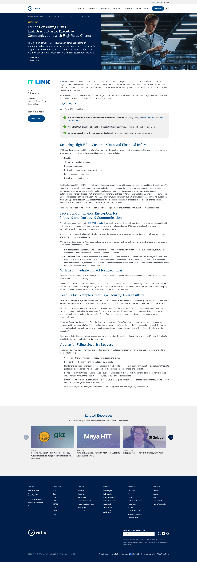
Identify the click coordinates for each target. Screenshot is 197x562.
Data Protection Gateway (35, 502)
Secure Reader (107, 504)
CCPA (54, 507)
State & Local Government (86, 504)
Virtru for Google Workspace (33, 495)
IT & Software (82, 497)
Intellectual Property (134, 511)
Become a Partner (158, 501)
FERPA (55, 511)
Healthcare (81, 491)
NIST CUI (55, 504)
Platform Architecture (109, 497)
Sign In (153, 2)
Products (81, 8)
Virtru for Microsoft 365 (35, 499)
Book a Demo (158, 8)
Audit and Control (108, 507)
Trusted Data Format (109, 501)
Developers (103, 8)
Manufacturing (82, 507)
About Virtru (131, 491)
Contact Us (156, 491)
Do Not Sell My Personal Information (144, 554)
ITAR (54, 494)
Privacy (106, 554)
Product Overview (33, 491)
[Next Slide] (170, 437)
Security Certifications (135, 514)
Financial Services (83, 511)
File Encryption (107, 494)
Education (81, 494)
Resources (127, 8)
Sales (154, 497)
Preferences (125, 554)
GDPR (54, 497)
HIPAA (55, 491)
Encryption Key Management (107, 511)
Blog (129, 494)
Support (138, 8)
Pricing (146, 8)
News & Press (132, 504)
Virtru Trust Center (163, 554)
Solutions (92, 8)
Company (116, 8)
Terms (101, 554)
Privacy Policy (153, 542)
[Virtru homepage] (37, 533)
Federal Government (84, 501)
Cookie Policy (115, 554)
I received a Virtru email (163, 2)
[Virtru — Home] (34, 8)
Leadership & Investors (135, 501)
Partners (130, 507)
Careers (130, 497)
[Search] (167, 8)
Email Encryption (108, 491)
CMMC (55, 514)
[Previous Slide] (26, 437)
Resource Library (133, 517)
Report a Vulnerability (159, 504)
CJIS (54, 501)
